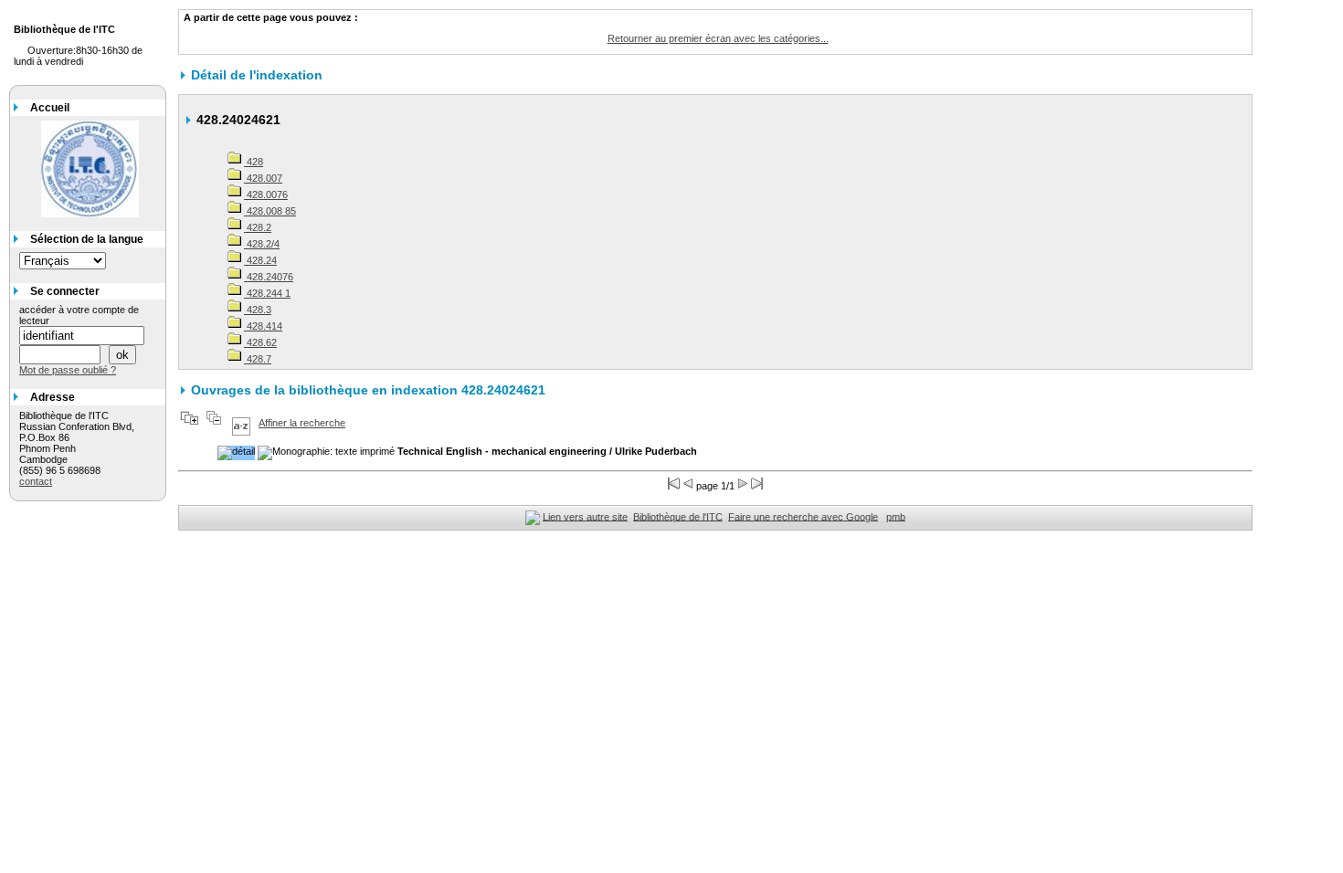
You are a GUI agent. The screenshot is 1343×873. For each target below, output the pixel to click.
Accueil (49, 107)
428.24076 (268, 276)
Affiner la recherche (302, 422)
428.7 (257, 358)
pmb (895, 515)
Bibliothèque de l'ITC (678, 515)
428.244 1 (267, 293)
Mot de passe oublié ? (67, 369)
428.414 (263, 326)
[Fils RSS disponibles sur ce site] (532, 515)
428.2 (257, 227)
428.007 (263, 178)
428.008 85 (270, 210)
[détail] (236, 453)
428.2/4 (262, 243)
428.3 (257, 309)
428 (253, 161)
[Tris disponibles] (241, 422)
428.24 (260, 260)
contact (35, 481)
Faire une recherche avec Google (803, 515)
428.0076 (266, 194)
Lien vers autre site (585, 515)
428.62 (260, 342)
